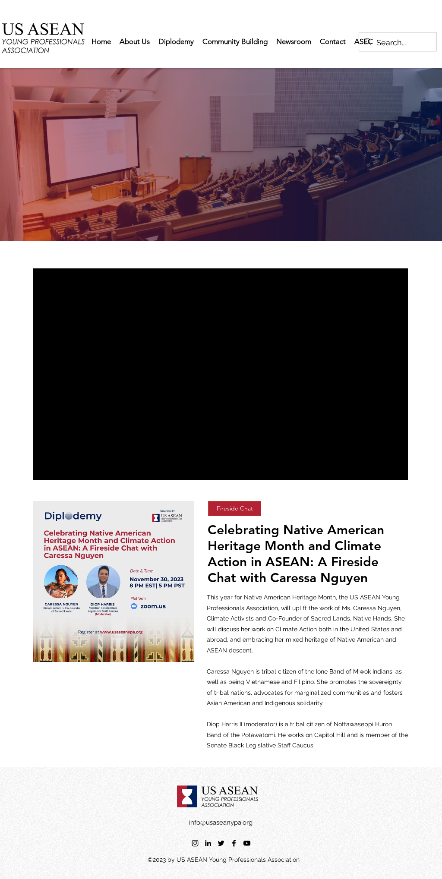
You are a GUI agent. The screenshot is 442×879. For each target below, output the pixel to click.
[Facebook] (234, 843)
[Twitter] (221, 843)
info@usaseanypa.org (221, 822)
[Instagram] (195, 843)
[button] (234, 508)
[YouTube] (247, 843)
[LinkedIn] (208, 843)
